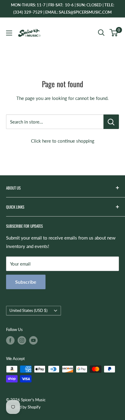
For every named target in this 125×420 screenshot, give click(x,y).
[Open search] (101, 32)
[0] (114, 32)
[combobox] (54, 121)
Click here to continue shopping (62, 141)
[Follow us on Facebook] (10, 340)
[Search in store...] (111, 121)
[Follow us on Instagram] (22, 340)
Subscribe (25, 282)
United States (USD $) (28, 310)
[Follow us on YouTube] (33, 340)
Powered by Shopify (23, 407)
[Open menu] (9, 33)
